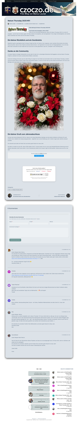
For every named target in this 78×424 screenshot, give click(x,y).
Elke (12, 311)
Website (51, 221)
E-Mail (31, 221)
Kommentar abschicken (15, 239)
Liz (12, 249)
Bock (58, 390)
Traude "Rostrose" (15, 284)
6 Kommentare (41, 23)
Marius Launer (60, 372)
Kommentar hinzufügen (14, 226)
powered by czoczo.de (20, 1)
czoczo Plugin (53, 1)
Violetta (13, 299)
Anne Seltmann (15, 334)
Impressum (34, 418)
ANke (56, 395)
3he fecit (58, 413)
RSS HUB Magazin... (39, 412)
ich (9, 189)
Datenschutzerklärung (42, 418)
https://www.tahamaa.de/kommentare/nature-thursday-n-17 (25, 258)
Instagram (44, 171)
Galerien (9, 1)
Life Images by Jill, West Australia (63, 403)
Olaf (58, 385)
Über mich (43, 1)
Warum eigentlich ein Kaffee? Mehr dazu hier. (39, 178)
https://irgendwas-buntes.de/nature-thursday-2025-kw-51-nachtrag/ (28, 275)
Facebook (38, 171)
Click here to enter (39, 155)
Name (10, 221)
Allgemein (27, 23)
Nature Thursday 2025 (33, 23)
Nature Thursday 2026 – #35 (65, 381)
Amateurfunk (34, 1)
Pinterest (49, 171)
